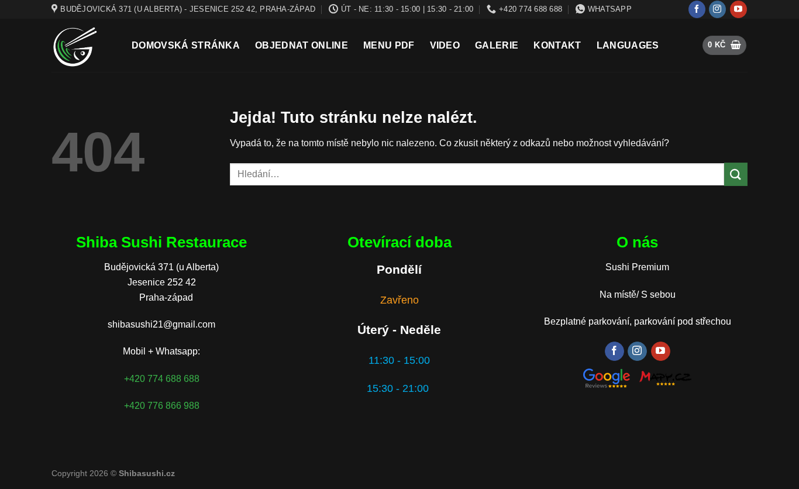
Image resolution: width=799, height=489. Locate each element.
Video (445, 45)
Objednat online (301, 45)
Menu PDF (389, 45)
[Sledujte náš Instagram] (717, 9)
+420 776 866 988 (161, 406)
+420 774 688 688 (161, 379)
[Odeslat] (736, 174)
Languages (628, 45)
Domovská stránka (186, 45)
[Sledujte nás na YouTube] (738, 9)
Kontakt (557, 45)
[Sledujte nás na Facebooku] (696, 9)
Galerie (496, 45)
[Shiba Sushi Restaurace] (82, 45)
